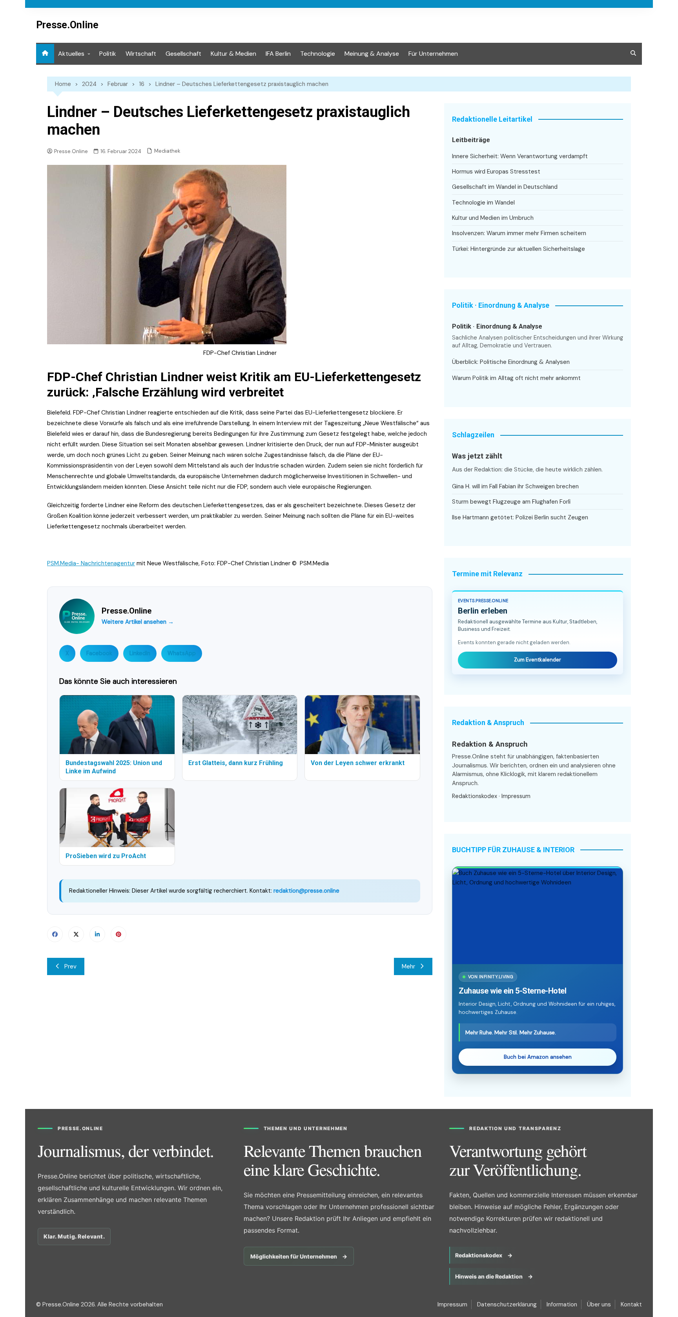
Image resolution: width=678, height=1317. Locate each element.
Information (562, 1304)
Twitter (76, 934)
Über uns (599, 1304)
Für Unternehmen (433, 53)
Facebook (99, 653)
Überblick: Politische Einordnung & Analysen (511, 362)
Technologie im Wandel (483, 202)
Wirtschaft (141, 53)
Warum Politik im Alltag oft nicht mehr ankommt (516, 378)
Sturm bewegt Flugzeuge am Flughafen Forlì (511, 502)
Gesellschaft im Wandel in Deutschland (505, 187)
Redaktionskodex (474, 796)
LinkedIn (139, 653)
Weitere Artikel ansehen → (138, 622)
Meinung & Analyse (371, 53)
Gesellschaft (183, 53)
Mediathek (167, 151)
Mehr (408, 966)
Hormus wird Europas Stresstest (496, 171)
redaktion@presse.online (306, 891)
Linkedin (97, 934)
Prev (70, 966)
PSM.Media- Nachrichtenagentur (91, 563)
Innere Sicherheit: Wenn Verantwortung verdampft (520, 156)
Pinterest (118, 934)
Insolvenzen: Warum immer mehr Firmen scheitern (519, 233)
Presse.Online (67, 25)
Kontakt (631, 1304)
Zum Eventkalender (537, 659)
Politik (107, 53)
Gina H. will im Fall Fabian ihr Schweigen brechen (515, 486)
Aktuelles (71, 53)
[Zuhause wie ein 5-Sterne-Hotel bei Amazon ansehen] (537, 916)
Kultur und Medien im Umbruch (493, 218)
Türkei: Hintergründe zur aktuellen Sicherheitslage (518, 249)
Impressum (515, 796)
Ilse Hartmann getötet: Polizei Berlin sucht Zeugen (520, 517)
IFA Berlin (278, 53)
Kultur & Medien (233, 53)
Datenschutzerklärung (507, 1304)
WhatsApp (182, 653)
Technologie (317, 53)
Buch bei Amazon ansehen (538, 1057)
